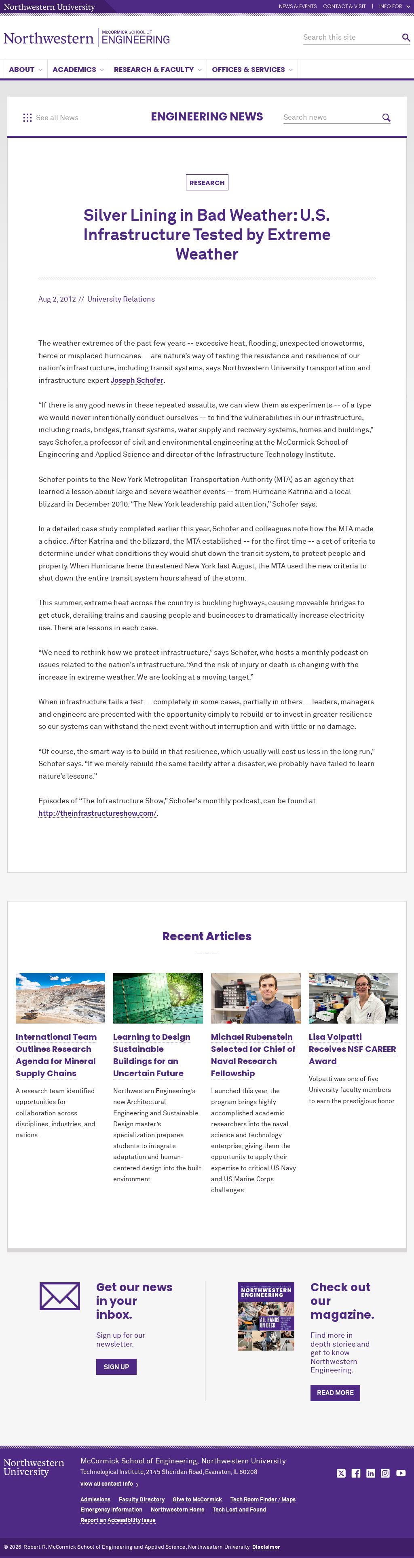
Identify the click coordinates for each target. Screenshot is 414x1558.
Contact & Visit (344, 6)
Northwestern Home (178, 1510)
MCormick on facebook (355, 1473)
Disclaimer (266, 1547)
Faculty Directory (142, 1500)
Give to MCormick (197, 1500)
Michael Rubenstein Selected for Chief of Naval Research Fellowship (253, 1055)
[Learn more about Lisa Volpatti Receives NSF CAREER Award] (354, 998)
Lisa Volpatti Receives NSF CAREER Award (352, 1049)
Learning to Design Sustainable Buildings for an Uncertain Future (151, 1055)
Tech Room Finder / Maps (263, 1500)
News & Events (298, 6)
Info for (390, 6)
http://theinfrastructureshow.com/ (97, 813)
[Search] (406, 38)
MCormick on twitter (340, 1473)
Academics (74, 69)
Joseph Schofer (137, 380)
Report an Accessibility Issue (118, 1520)
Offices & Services (248, 69)
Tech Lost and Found (239, 1510)
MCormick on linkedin (370, 1473)
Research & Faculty (154, 69)
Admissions (95, 1500)
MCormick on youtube (401, 1473)
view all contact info (106, 1484)
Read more (335, 1393)
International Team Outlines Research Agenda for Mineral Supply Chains (56, 1055)
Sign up (116, 1367)
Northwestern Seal (42, 1481)
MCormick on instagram (386, 1473)
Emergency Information (111, 1510)
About (22, 69)
